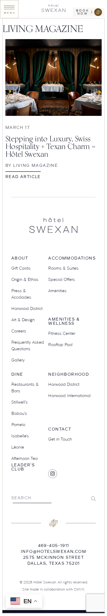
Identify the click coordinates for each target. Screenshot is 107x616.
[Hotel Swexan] (53, 9)
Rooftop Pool (60, 344)
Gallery (18, 360)
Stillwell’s (19, 402)
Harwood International (69, 395)
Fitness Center (61, 333)
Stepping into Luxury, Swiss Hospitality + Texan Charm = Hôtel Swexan (50, 146)
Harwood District (27, 308)
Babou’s (19, 413)
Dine (17, 374)
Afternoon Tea (24, 458)
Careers (18, 331)
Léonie (17, 447)
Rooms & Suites (63, 268)
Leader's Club (23, 467)
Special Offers (61, 279)
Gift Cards (21, 268)
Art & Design (23, 319)
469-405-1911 (53, 545)
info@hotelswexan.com (53, 551)
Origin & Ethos (24, 279)
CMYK (79, 589)
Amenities (57, 290)
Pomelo (18, 424)
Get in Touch (60, 439)
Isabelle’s (20, 435)
